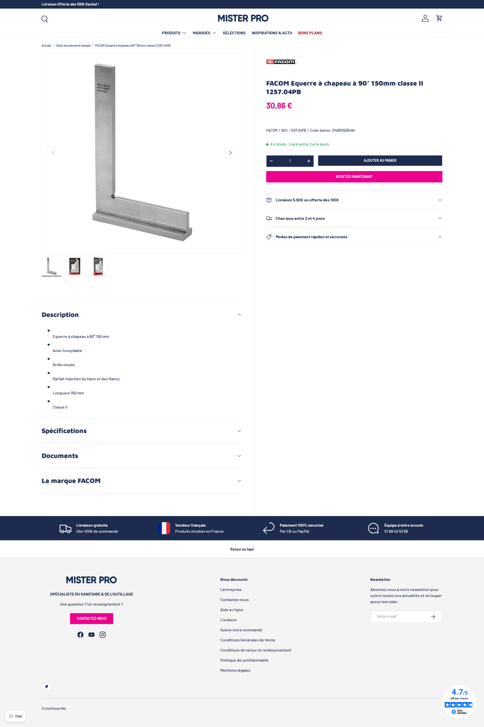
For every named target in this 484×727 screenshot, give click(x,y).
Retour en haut (242, 549)
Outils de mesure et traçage (73, 45)
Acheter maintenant (354, 176)
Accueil (46, 45)
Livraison (228, 619)
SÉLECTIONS (234, 32)
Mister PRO (59, 708)
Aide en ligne (231, 609)
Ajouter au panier (380, 160)
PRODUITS (171, 32)
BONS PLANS (310, 32)
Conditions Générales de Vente (247, 639)
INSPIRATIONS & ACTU (272, 32)
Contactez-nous (91, 618)
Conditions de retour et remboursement (255, 650)
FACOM (271, 130)
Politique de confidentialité (244, 660)
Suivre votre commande (241, 629)
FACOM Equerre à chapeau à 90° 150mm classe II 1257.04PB (132, 45)
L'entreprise (230, 589)
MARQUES (201, 32)
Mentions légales (235, 670)
